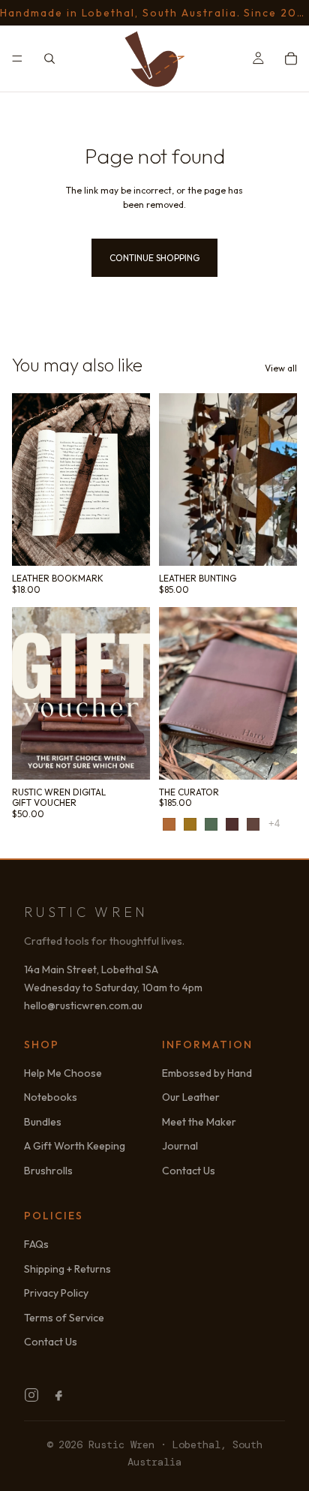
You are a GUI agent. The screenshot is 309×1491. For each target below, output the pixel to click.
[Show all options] (274, 823)
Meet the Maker (199, 1122)
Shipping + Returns (67, 1269)
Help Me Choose (63, 1073)
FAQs (36, 1244)
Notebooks (50, 1097)
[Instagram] (31, 1394)
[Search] (49, 58)
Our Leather (191, 1097)
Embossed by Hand (207, 1073)
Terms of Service (64, 1317)
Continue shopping (155, 257)
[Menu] (17, 58)
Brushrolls (48, 1170)
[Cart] (291, 58)
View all (281, 368)
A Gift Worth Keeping (74, 1146)
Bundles (43, 1122)
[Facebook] (58, 1394)
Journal (180, 1146)
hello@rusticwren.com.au (83, 1005)
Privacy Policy (56, 1293)
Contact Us (188, 1170)
